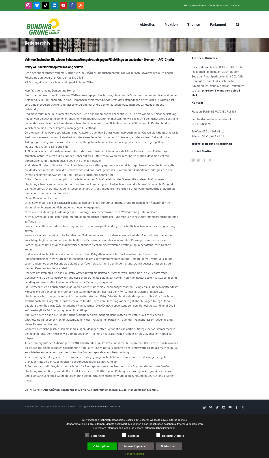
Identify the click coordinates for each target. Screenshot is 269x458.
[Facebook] (204, 160)
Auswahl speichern (136, 446)
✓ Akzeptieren (102, 446)
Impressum (223, 5)
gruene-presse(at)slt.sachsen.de (212, 143)
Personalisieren (134, 453)
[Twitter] (210, 160)
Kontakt (204, 5)
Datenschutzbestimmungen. (160, 427)
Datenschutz (236, 5)
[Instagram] (193, 160)
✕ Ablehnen (168, 446)
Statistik (133, 435)
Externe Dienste (173, 435)
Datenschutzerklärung (97, 406)
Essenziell (98, 435)
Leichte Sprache (191, 5)
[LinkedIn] (198, 160)
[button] (237, 24)
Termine (213, 5)
